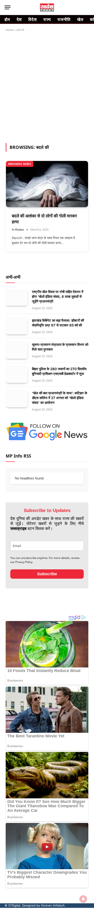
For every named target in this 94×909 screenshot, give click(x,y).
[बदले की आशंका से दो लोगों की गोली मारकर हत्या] (47, 184)
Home (9, 30)
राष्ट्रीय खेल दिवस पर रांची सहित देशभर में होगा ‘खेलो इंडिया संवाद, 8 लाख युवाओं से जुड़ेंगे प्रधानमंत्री (57, 296)
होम (7, 19)
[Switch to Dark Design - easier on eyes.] (80, 7)
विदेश (32, 19)
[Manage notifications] (83, 899)
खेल (80, 19)
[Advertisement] (47, 86)
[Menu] (7, 7)
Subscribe (47, 574)
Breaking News (19, 164)
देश (19, 19)
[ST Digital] (47, 7)
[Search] (87, 7)
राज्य (47, 19)
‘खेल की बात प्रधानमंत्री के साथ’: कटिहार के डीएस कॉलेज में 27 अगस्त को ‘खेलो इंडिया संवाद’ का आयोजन (59, 398)
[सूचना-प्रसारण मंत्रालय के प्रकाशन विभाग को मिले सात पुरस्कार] (17, 350)
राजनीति (64, 19)
